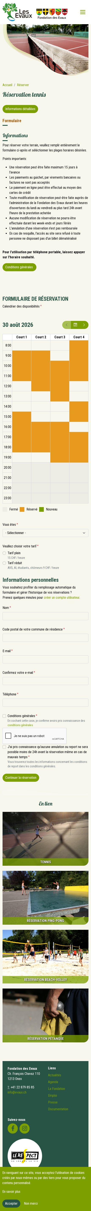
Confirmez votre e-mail (18, 673)
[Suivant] (84, 325)
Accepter (11, 1203)
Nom (6, 608)
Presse (53, 1102)
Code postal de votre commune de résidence (33, 629)
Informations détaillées (20, 109)
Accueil (7, 85)
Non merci (31, 1203)
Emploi (52, 1096)
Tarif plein (14, 553)
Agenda (53, 1082)
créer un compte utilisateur (61, 598)
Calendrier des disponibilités (21, 306)
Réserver (23, 85)
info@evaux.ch (17, 1092)
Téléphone (9, 694)
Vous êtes (9, 525)
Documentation (58, 1109)
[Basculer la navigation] (82, 12)
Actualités (54, 1075)
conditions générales (20, 725)
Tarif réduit (15, 563)
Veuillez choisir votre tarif (19, 546)
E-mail (7, 651)
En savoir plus (11, 1192)
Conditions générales (19, 267)
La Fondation (56, 1089)
